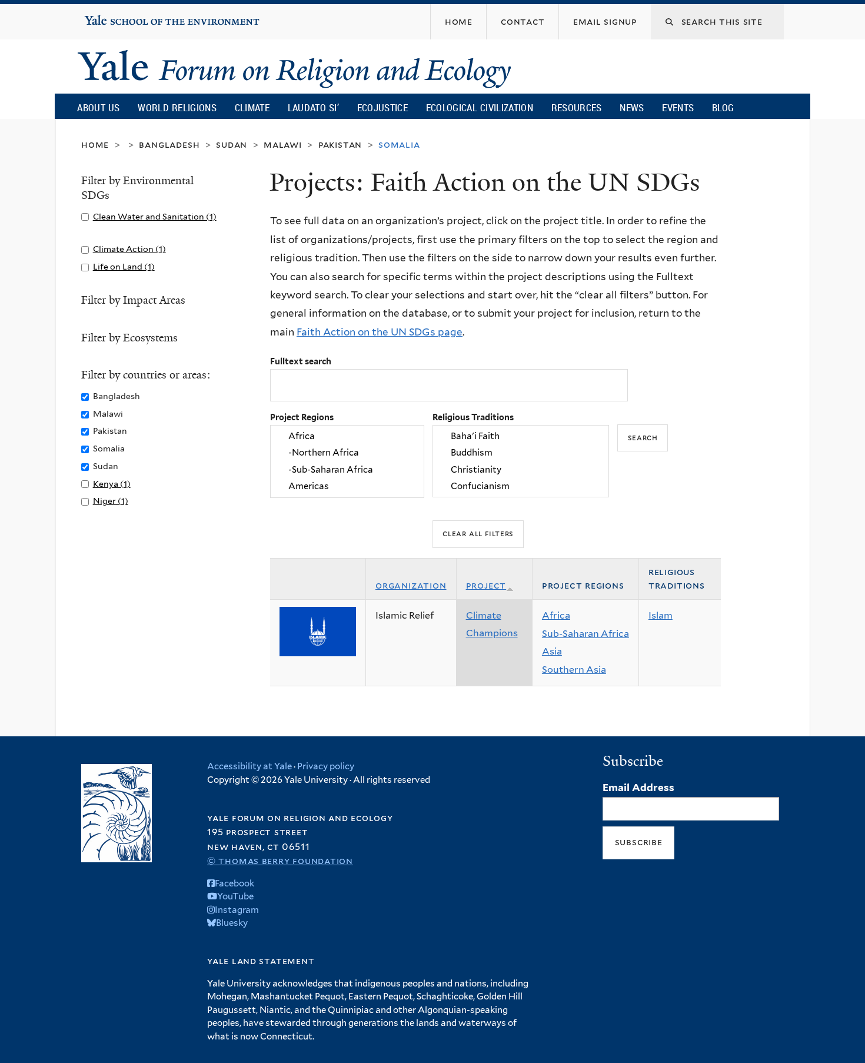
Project (486, 585)
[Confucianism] (521, 486)
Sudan (231, 144)
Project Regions (302, 417)
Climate (252, 107)
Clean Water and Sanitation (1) (155, 216)
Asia (552, 651)
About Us (98, 107)
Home (95, 144)
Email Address (638, 787)
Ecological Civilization (480, 107)
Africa (556, 615)
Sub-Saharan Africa (585, 633)
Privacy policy (325, 766)
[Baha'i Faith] (521, 436)
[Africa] (347, 436)
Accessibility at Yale (249, 766)
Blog (723, 107)
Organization (411, 585)
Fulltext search (300, 361)
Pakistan (340, 144)
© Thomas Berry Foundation (280, 860)
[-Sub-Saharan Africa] (347, 469)
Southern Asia (574, 669)
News (632, 107)
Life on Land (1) (124, 266)
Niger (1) (110, 501)
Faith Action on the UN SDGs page (380, 332)
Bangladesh (169, 144)
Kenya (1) (112, 484)
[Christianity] (521, 469)
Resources (576, 107)
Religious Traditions (473, 417)
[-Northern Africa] (347, 453)
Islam (660, 615)
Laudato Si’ (313, 107)
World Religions (177, 107)
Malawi (283, 144)
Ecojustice (382, 107)
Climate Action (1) (129, 249)
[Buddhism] (521, 453)
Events (678, 107)
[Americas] (347, 486)
